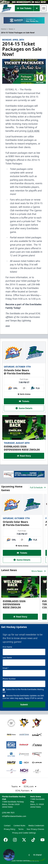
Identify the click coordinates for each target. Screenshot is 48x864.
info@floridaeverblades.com (14, 816)
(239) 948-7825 (8, 812)
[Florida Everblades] (6, 8)
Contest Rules (19, 825)
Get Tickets (25, 8)
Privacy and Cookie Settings (24, 833)
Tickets (25, 401)
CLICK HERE (33, 130)
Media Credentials (36, 825)
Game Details (25, 408)
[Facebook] (5, 839)
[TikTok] (33, 839)
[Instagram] (14, 839)
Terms (21, 829)
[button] (24, 855)
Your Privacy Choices (35, 829)
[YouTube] (42, 839)
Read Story (25, 455)
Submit (24, 704)
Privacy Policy (9, 829)
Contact (7, 825)
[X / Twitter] (24, 839)
